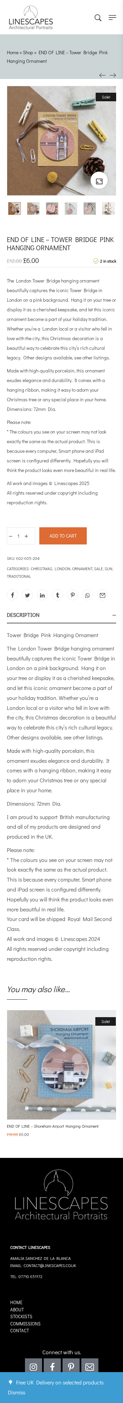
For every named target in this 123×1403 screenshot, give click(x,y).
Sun (108, 568)
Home (12, 52)
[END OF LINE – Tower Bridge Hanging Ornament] (102, 74)
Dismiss (16, 1392)
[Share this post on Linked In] (42, 594)
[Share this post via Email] (102, 594)
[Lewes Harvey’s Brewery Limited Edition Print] (112, 74)
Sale (98, 568)
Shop (28, 52)
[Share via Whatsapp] (87, 594)
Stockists (21, 1316)
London (62, 568)
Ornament (82, 568)
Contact (19, 1330)
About (17, 1309)
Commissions (25, 1323)
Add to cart (63, 535)
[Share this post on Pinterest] (72, 594)
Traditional (19, 576)
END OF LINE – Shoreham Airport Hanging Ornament (52, 1126)
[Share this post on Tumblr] (57, 594)
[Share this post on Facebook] (12, 594)
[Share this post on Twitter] (27, 594)
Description (23, 614)
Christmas (41, 568)
